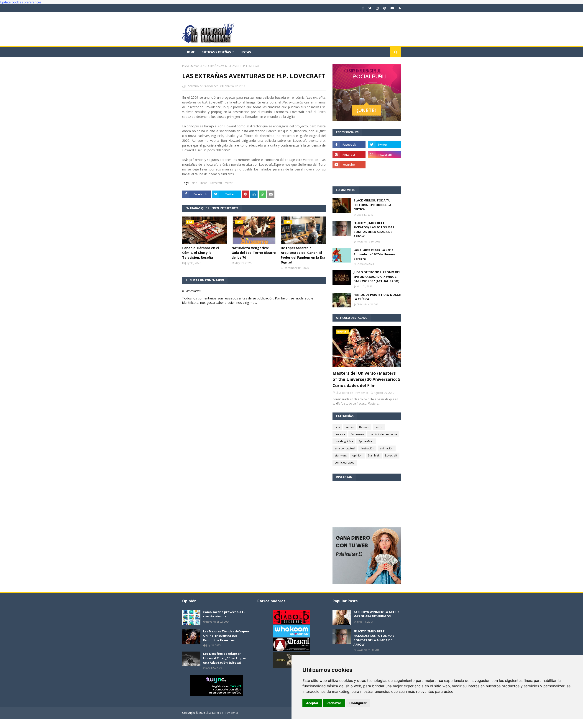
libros (203, 183)
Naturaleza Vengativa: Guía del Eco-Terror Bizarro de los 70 (254, 253)
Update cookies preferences (20, 2)
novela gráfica (344, 441)
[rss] (399, 8)
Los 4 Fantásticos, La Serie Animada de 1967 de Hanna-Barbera (374, 254)
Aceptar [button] (312, 703)
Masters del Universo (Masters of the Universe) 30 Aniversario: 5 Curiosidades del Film (366, 379)
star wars (341, 455)
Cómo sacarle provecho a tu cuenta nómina (224, 614)
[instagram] (377, 8)
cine (194, 183)
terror (195, 66)
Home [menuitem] (190, 52)
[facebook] (363, 8)
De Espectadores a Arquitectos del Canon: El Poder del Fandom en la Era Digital (303, 255)
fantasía (340, 434)
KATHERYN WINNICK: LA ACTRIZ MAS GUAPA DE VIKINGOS (376, 614)
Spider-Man (366, 441)
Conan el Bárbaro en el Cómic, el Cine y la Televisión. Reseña (200, 253)
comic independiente (383, 434)
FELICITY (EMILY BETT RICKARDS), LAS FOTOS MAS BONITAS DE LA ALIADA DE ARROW (373, 229)
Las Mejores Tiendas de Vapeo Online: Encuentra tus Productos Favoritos (226, 635)
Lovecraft (216, 183)
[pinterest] (384, 8)
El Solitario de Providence (201, 86)
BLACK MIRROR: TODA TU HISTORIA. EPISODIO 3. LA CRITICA (372, 204)
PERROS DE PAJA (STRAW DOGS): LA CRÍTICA (377, 297)
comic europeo (345, 462)
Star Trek (373, 455)
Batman (364, 427)
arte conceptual (345, 448)
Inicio (185, 66)
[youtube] (392, 8)
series (349, 427)
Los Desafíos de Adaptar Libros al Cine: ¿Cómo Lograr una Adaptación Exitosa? (224, 658)
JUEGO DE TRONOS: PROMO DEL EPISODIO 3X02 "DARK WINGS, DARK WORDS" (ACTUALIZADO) (376, 276)
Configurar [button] (358, 703)
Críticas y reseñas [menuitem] (216, 52)
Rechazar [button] (334, 703)
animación (386, 448)
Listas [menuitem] (246, 52)
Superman (357, 434)
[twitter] (370, 8)
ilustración (367, 448)
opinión (357, 455)
